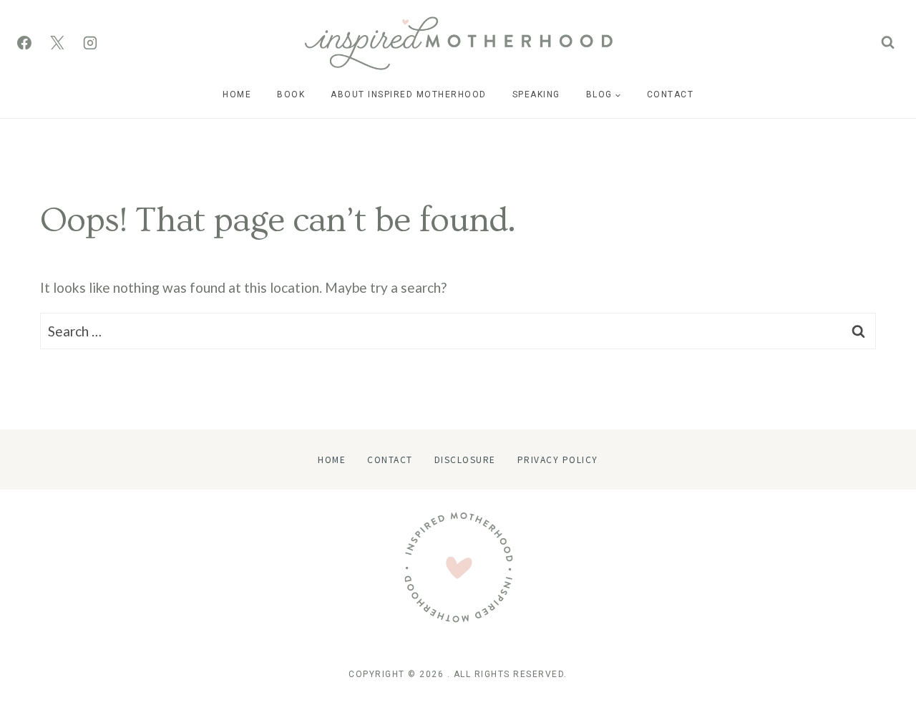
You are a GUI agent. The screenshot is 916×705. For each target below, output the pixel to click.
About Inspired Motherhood (409, 94)
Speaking (536, 94)
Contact (670, 94)
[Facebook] (24, 43)
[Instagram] (90, 43)
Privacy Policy (557, 459)
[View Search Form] (888, 42)
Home (237, 94)
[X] (57, 43)
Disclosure (465, 459)
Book (291, 94)
